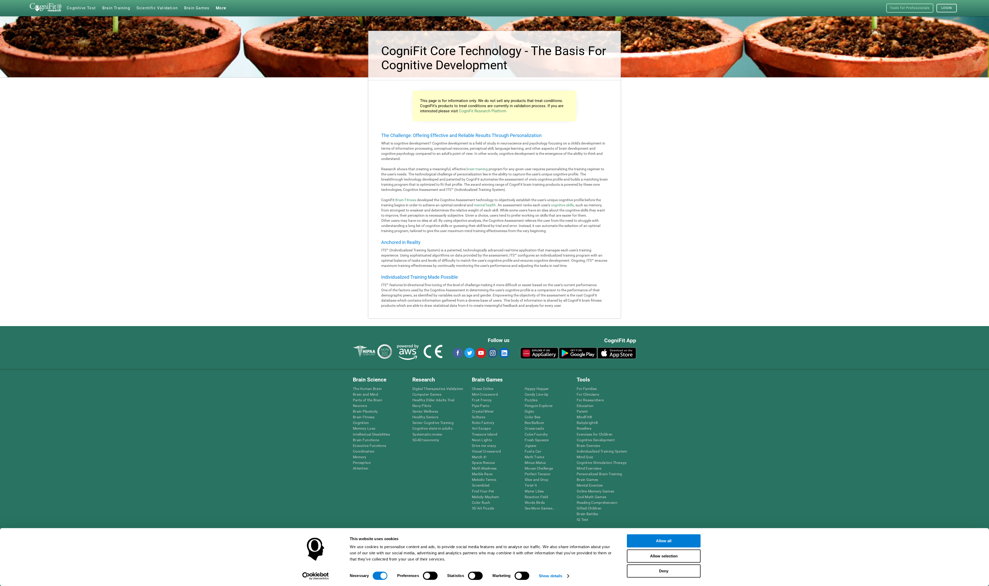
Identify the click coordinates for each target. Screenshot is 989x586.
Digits (529, 411)
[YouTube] (480, 353)
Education (585, 406)
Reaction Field (536, 497)
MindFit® (584, 417)
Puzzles (531, 400)
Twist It (531, 485)
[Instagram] (492, 353)
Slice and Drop (536, 480)
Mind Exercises (589, 468)
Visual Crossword (486, 451)
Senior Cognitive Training (433, 423)
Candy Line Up (537, 394)
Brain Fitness (405, 200)
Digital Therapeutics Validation (437, 389)
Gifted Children (589, 508)
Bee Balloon (534, 423)
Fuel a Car (533, 451)
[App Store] (617, 353)
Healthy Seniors (425, 417)
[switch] (430, 576)
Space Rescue (483, 463)
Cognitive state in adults (432, 428)
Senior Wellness (425, 411)
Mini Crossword (485, 394)
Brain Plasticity (365, 411)
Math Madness (484, 468)
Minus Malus (535, 463)
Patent (582, 411)
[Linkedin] (504, 353)
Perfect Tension (537, 474)
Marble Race (482, 474)
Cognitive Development (596, 440)
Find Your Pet (483, 491)
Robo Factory (483, 423)
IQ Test (582, 519)
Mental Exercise (590, 485)
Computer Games (426, 394)
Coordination (363, 451)
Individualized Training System (602, 451)
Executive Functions (369, 446)
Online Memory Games (595, 491)
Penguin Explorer (539, 406)
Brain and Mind (365, 394)
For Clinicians (588, 394)
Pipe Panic (480, 406)
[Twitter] (469, 353)
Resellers (584, 428)
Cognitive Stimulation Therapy (602, 463)
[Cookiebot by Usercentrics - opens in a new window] (315, 576)
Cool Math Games (591, 497)
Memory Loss (364, 428)
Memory (359, 457)
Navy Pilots (421, 406)
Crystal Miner (483, 411)
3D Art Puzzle (483, 508)
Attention (361, 468)
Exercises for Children (594, 434)
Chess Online (482, 389)
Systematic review (427, 434)
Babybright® (587, 423)
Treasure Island (484, 434)
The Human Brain (367, 389)
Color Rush (481, 502)
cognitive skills (562, 205)
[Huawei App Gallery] (539, 353)
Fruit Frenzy (482, 400)
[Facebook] (457, 353)
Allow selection (664, 556)
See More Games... (540, 508)
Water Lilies (534, 491)
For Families (587, 389)
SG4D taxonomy (425, 440)
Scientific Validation (157, 8)
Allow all (663, 541)
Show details (550, 576)
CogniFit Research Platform (482, 111)
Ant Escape (481, 428)
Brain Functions (366, 440)
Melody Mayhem (485, 497)
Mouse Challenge (539, 468)
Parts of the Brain (367, 400)
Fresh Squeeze (537, 440)
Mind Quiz (585, 457)
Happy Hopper (537, 389)
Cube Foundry (536, 434)
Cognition (361, 423)
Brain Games (587, 480)
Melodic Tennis (484, 480)
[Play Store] (578, 353)
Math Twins (534, 457)
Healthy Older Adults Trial (433, 400)
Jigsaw (531, 446)
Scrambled (481, 485)
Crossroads (534, 428)
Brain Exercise (588, 446)
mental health (485, 205)
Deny (663, 571)
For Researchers (590, 400)
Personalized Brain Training (599, 474)
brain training (477, 169)
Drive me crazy (484, 446)
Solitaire (478, 417)
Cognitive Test (81, 8)
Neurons (360, 406)
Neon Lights (482, 440)
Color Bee (533, 417)
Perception (362, 463)
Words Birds (535, 502)
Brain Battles (587, 514)
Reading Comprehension (597, 502)
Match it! (479, 457)
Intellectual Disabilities (371, 434)
